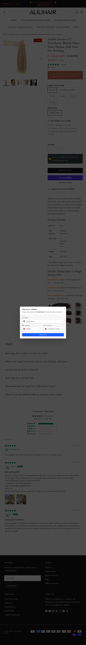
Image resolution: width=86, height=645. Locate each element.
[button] (43, 321)
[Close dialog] (64, 308)
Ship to (26, 318)
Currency (48, 325)
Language (27, 325)
